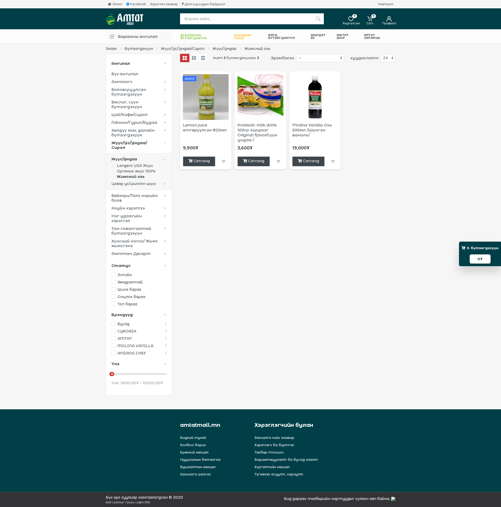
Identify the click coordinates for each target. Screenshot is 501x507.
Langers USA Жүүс (135, 165)
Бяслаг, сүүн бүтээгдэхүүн (126, 104)
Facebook (137, 4)
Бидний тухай (193, 437)
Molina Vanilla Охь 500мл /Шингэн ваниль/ (312, 130)
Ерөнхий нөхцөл (194, 452)
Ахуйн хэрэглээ (128, 208)
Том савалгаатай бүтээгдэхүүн (131, 231)
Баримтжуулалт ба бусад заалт (286, 459)
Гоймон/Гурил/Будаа (134, 122)
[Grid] (184, 58)
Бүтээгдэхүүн (138, 48)
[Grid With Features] (194, 58)
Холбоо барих (193, 445)
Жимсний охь (257, 48)
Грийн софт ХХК (138, 502)
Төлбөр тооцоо (269, 452)
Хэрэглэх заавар (164, 4)
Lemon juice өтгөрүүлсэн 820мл (205, 127)
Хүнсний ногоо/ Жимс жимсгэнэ (134, 243)
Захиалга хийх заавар (274, 437)
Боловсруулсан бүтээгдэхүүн (128, 92)
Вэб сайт (113, 502)
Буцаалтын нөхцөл (198, 467)
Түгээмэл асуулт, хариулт (278, 474)
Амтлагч (122, 81)
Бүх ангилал (124, 73)
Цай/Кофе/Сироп (129, 114)
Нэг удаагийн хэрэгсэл (126, 218)
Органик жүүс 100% (136, 171)
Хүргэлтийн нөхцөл (272, 467)
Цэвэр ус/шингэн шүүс (133, 183)
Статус (120, 265)
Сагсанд (202, 161)
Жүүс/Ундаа (224, 48)
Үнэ (115, 363)
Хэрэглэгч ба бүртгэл (274, 445)
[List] (203, 58)
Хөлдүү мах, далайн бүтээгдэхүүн (133, 132)
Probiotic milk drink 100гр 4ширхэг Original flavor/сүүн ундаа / (257, 132)
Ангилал (120, 63)
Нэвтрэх (385, 4)
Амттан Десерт (131, 253)
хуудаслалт (364, 57)
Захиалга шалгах (195, 474)
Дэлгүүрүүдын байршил (204, 4)
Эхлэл (116, 4)
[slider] (112, 374)
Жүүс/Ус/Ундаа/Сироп (183, 48)
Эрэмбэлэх (282, 57)
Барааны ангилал (138, 36)
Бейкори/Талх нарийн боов (134, 198)
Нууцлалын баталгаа (200, 459)
